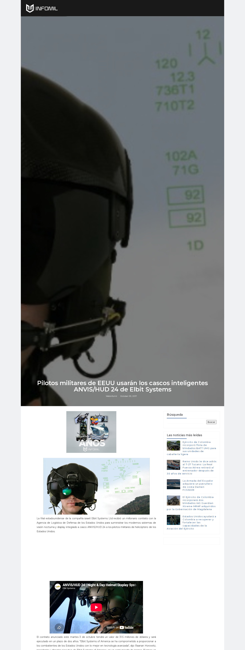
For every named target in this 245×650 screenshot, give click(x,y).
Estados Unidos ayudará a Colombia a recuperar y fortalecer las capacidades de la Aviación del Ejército (191, 522)
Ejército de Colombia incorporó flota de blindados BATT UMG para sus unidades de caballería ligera (191, 448)
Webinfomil (111, 396)
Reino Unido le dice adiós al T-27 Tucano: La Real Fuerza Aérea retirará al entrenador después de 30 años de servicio (191, 467)
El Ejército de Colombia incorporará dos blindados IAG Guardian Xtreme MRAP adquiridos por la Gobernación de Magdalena (191, 503)
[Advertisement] (96, 559)
